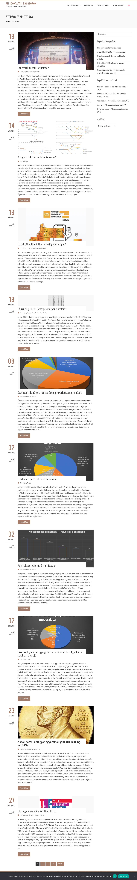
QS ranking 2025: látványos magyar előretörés (42, 309)
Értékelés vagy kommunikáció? (16, 6)
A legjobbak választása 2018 (118, 101)
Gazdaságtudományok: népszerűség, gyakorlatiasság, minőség (50, 392)
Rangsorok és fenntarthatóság (33, 68)
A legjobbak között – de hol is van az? (37, 157)
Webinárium (88, 5)
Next (60, 864)
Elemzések (23, 248)
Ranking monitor (118, 5)
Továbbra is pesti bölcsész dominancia (37, 479)
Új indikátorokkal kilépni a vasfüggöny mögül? (42, 244)
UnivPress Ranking (73, 5)
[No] (134, 876)
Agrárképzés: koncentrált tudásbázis (36, 565)
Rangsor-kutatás (102, 5)
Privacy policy (123, 876)
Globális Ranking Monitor (32, 72)
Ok (115, 876)
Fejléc (21, 72)
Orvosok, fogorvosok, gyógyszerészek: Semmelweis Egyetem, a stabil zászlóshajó (50, 653)
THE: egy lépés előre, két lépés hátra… (37, 811)
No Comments (11, 49)
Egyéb (22, 161)
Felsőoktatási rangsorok (21, 3)
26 (53, 864)
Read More (24, 114)
